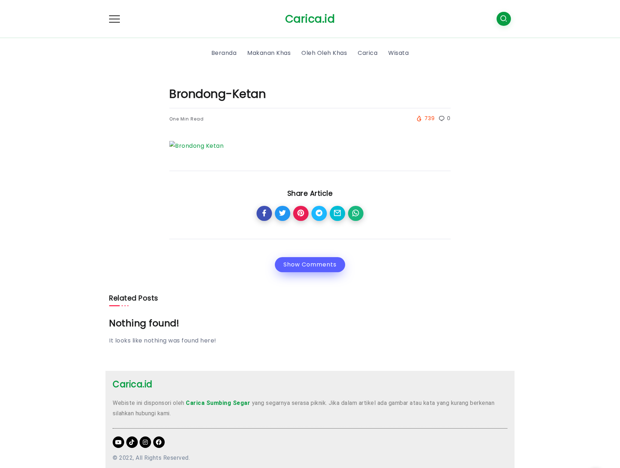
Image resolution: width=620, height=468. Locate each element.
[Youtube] (118, 442)
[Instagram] (145, 442)
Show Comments (310, 264)
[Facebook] (159, 442)
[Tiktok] (132, 442)
